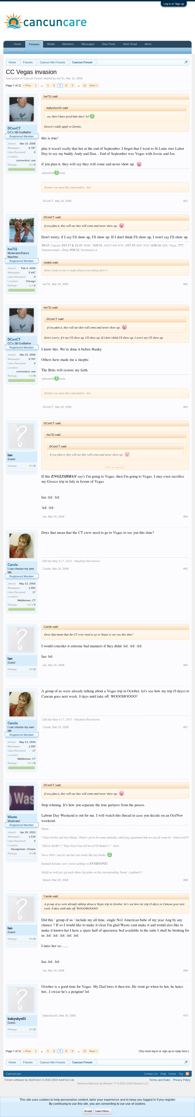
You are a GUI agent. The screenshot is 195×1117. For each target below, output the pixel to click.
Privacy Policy (181, 1079)
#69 (185, 970)
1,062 (32, 587)
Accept (88, 1111)
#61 (185, 200)
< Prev (27, 85)
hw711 (60, 78)
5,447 (32, 272)
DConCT (14, 128)
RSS (187, 1074)
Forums (34, 44)
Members (68, 44)
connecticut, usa (26, 160)
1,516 (32, 836)
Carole (13, 565)
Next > (93, 85)
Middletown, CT (27, 600)
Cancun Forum (33, 78)
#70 (185, 1015)
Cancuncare (13, 1073)
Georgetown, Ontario (23, 849)
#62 (185, 284)
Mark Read (130, 44)
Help (163, 1073)
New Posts (109, 44)
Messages (88, 44)
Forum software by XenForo (40, 1079)
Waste (12, 817)
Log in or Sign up (174, 3)
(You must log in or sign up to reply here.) (164, 1051)
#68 (185, 879)
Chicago (31, 281)
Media (51, 44)
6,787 (32, 147)
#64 (185, 516)
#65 (185, 568)
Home (17, 44)
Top (180, 1073)
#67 (185, 727)
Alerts (148, 44)
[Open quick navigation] (186, 62)
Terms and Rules (159, 1079)
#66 (185, 665)
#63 (185, 406)
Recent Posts (16, 50)
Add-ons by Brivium (113, 1083)
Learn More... (103, 1111)
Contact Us (151, 1073)
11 (84, 85)
